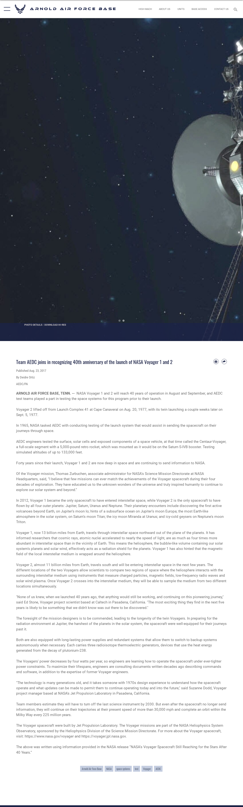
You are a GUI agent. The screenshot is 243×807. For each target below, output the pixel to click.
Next (231, 179)
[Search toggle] (236, 9)
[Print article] (216, 361)
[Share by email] (224, 361)
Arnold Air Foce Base (92, 769)
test (136, 769)
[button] (6, 9)
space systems (123, 769)
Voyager (147, 769)
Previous (12, 179)
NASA (109, 769)
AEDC (158, 769)
